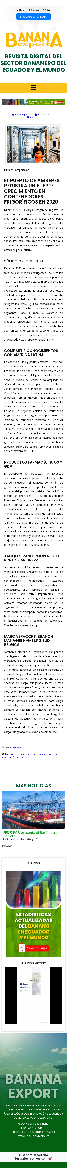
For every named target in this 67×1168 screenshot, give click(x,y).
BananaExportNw (15, 839)
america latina (28, 754)
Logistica (17, 746)
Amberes (16, 754)
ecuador (39, 754)
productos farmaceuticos (14, 757)
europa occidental (53, 754)
